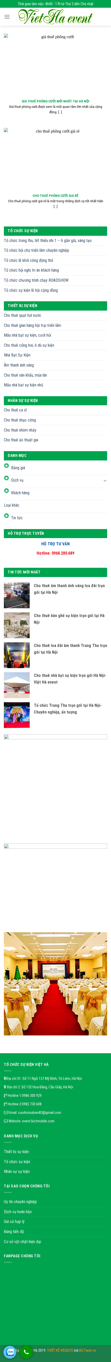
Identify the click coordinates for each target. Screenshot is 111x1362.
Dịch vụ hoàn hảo (18, 1211)
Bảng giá (18, 467)
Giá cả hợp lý (14, 1221)
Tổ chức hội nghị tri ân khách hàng (31, 270)
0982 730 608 (32, 1104)
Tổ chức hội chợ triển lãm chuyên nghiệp (36, 250)
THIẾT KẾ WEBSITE (60, 1350)
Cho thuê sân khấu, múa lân (25, 375)
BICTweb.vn (87, 1350)
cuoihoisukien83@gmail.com (39, 1112)
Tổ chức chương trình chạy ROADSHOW (36, 280)
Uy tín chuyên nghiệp (20, 1201)
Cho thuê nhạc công (20, 420)
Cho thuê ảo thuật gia (21, 439)
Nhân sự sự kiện (17, 1171)
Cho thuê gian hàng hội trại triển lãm (32, 325)
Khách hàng (20, 492)
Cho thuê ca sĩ (15, 410)
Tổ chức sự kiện (17, 1161)
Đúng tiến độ (14, 1231)
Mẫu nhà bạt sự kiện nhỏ (23, 385)
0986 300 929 (32, 1095)
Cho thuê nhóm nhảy (20, 430)
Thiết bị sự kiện (16, 1151)
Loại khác (11, 505)
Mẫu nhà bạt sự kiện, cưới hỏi (27, 335)
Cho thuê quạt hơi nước (22, 315)
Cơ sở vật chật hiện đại (22, 1241)
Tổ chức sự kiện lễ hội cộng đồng (31, 290)
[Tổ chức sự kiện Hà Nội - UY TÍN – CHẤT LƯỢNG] (55, 17)
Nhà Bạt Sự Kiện (17, 355)
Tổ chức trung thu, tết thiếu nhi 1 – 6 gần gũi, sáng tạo (48, 240)
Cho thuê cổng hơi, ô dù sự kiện (29, 345)
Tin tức (17, 517)
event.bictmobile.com (38, 1121)
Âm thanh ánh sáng (19, 365)
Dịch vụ (17, 480)
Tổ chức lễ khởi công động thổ (28, 260)
